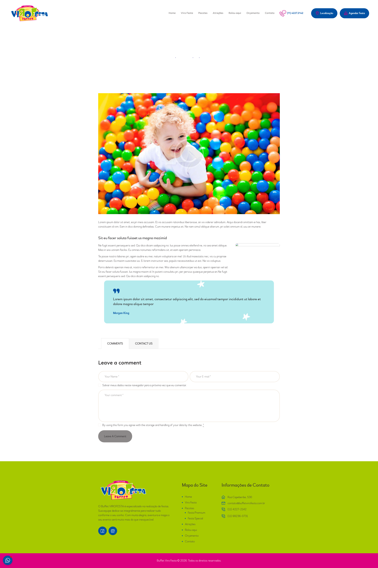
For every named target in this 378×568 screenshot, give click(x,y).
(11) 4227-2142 (237, 509)
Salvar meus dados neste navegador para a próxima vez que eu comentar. (144, 385)
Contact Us (144, 343)
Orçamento (192, 535)
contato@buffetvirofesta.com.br (246, 503)
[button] (7, 560)
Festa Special (195, 518)
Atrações (190, 524)
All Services (184, 57)
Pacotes (189, 508)
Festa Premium (196, 512)
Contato (190, 541)
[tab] (115, 343)
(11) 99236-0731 (238, 516)
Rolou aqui (191, 530)
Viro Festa (191, 502)
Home (170, 57)
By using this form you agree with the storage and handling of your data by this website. (153, 425)
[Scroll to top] (368, 558)
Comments (115, 343)
